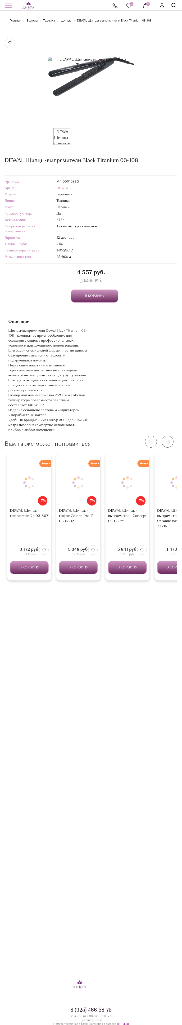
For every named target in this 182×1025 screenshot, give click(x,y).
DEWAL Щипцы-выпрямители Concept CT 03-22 (127, 516)
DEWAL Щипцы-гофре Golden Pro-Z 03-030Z (76, 516)
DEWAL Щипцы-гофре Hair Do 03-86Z (29, 513)
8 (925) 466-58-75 (115, 6)
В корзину (29, 567)
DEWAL (62, 188)
